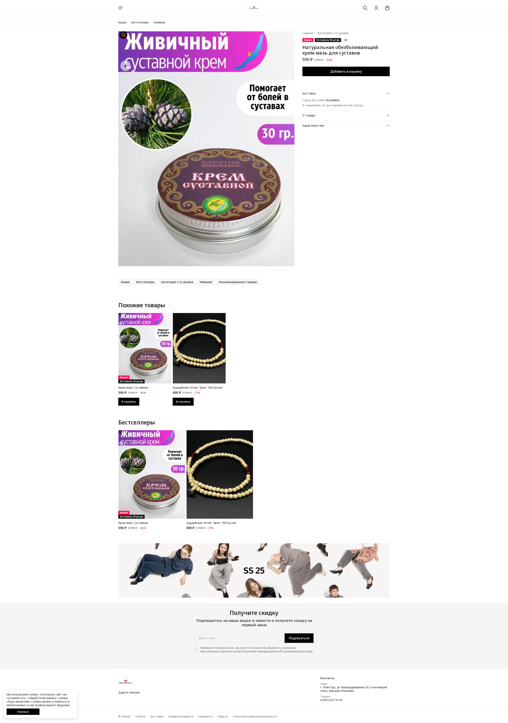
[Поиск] (365, 8)
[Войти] (376, 8)
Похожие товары (141, 305)
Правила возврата (180, 716)
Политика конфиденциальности (254, 716)
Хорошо (23, 711)
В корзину (129, 401)
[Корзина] (387, 8)
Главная (308, 33)
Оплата (140, 716)
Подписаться (299, 638)
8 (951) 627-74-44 (331, 700)
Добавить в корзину (346, 71)
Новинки (159, 22)
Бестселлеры (140, 22)
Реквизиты (205, 716)
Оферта (222, 716)
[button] (346, 93)
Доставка (157, 716)
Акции (122, 22)
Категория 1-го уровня (333, 33)
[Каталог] (120, 8)
